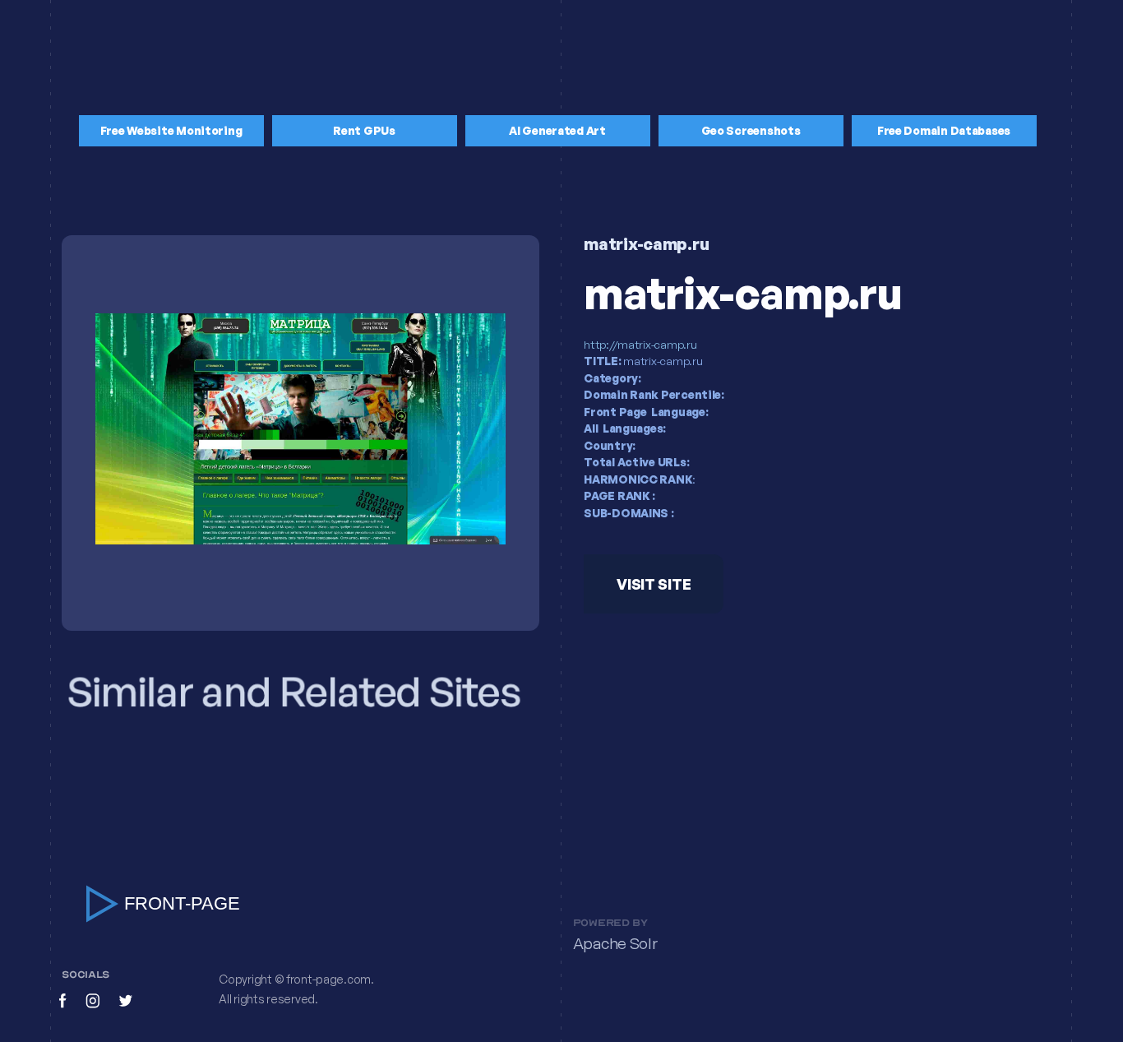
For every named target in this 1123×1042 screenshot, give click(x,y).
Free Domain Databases (943, 130)
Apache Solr (615, 944)
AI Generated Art (557, 130)
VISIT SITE (654, 584)
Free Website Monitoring (171, 130)
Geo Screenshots (751, 130)
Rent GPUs (364, 130)
